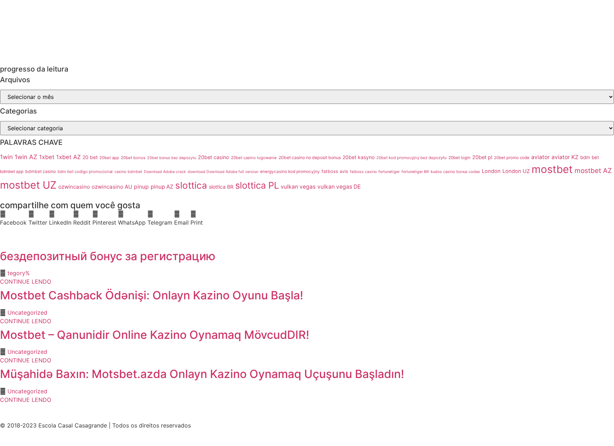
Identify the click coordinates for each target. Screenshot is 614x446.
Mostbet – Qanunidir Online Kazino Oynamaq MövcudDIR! (154, 335)
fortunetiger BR (415, 171)
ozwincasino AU (112, 186)
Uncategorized (27, 312)
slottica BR (221, 187)
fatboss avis (335, 171)
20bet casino (213, 157)
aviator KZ (564, 157)
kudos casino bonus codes (455, 171)
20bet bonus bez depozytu (171, 158)
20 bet (90, 157)
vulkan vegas (298, 186)
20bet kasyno (359, 157)
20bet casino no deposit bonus (310, 157)
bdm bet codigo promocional (85, 171)
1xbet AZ (68, 157)
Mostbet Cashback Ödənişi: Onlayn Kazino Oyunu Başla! (151, 295)
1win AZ (26, 157)
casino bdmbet (128, 171)
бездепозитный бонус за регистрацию (107, 256)
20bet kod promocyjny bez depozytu (411, 157)
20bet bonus (133, 157)
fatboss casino (363, 171)
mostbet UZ (28, 185)
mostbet (552, 169)
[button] (13, 218)
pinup (141, 186)
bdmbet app (11, 171)
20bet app (109, 157)
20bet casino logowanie (254, 157)
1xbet (46, 157)
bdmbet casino (40, 171)
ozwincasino (74, 186)
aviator (540, 157)
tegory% (18, 273)
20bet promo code (511, 157)
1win (6, 157)
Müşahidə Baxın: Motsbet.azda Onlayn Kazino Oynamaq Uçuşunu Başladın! (202, 374)
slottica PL (257, 185)
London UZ (516, 171)
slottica (191, 185)
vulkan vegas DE (339, 186)
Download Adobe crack (165, 171)
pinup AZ (162, 186)
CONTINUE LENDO (25, 281)
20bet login (459, 157)
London (491, 171)
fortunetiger (389, 171)
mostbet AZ (593, 171)
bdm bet (589, 157)
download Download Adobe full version (223, 171)
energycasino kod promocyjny (290, 171)
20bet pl (482, 157)
